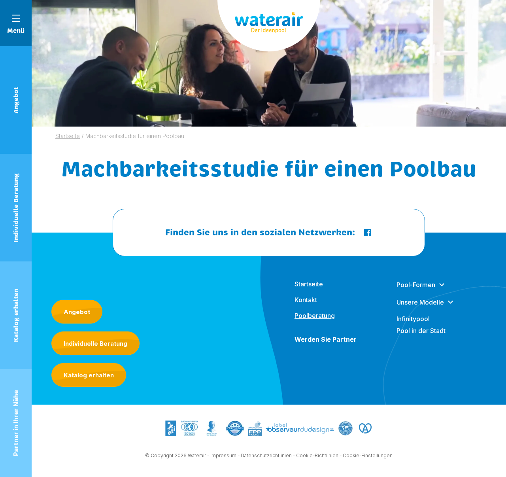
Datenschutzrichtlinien (266, 455)
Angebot (77, 312)
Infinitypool (413, 319)
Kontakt (306, 300)
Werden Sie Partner (326, 339)
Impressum (223, 455)
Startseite (309, 284)
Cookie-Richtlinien (317, 455)
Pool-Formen (415, 285)
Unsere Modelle (420, 302)
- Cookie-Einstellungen (366, 455)
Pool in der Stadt (421, 331)
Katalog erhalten (89, 375)
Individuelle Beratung (95, 343)
